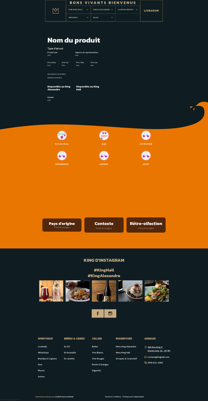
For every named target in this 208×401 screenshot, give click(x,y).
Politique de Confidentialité (133, 396)
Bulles (95, 346)
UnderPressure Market (64, 396)
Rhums (41, 370)
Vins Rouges (98, 358)
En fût (67, 346)
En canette (69, 358)
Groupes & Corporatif (126, 358)
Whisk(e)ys (43, 352)
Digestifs (96, 370)
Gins (40, 364)
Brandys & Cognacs (47, 358)
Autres (41, 376)
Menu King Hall (123, 352)
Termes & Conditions (113, 396)
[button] (78, 10)
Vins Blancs (97, 352)
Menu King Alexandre (126, 346)
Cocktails (42, 346)
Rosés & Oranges (100, 364)
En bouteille (70, 352)
